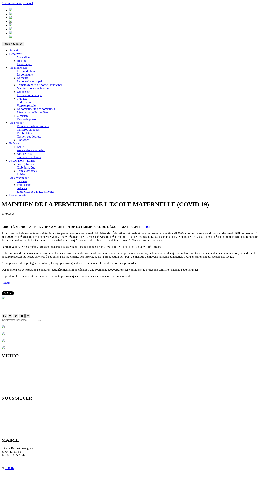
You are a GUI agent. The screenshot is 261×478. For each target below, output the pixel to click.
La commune (25, 74)
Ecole (20, 146)
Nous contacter (18, 195)
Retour (6, 282)
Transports (23, 140)
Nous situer (24, 57)
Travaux (22, 98)
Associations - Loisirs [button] (22, 160)
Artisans (22, 188)
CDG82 (9, 468)
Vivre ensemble (26, 105)
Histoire (21, 60)
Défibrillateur (25, 133)
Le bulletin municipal (29, 95)
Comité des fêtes (27, 171)
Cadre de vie (24, 102)
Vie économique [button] (19, 177)
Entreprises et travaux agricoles (35, 191)
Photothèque (24, 64)
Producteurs (24, 184)
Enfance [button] (14, 143)
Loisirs (21, 174)
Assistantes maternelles (31, 150)
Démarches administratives (33, 126)
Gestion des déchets (29, 136)
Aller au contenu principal (17, 3)
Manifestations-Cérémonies (33, 88)
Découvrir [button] (15, 53)
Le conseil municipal (29, 81)
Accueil (14, 50)
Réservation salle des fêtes (32, 112)
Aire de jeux (24, 153)
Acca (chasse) (25, 164)
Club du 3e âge (26, 167)
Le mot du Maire (27, 71)
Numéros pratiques (28, 129)
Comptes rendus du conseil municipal (39, 84)
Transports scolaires (29, 157)
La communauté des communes (36, 109)
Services (22, 181)
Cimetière (22, 115)
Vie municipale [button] (18, 67)
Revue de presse (26, 119)
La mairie (22, 78)
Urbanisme (23, 91)
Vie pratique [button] (16, 122)
